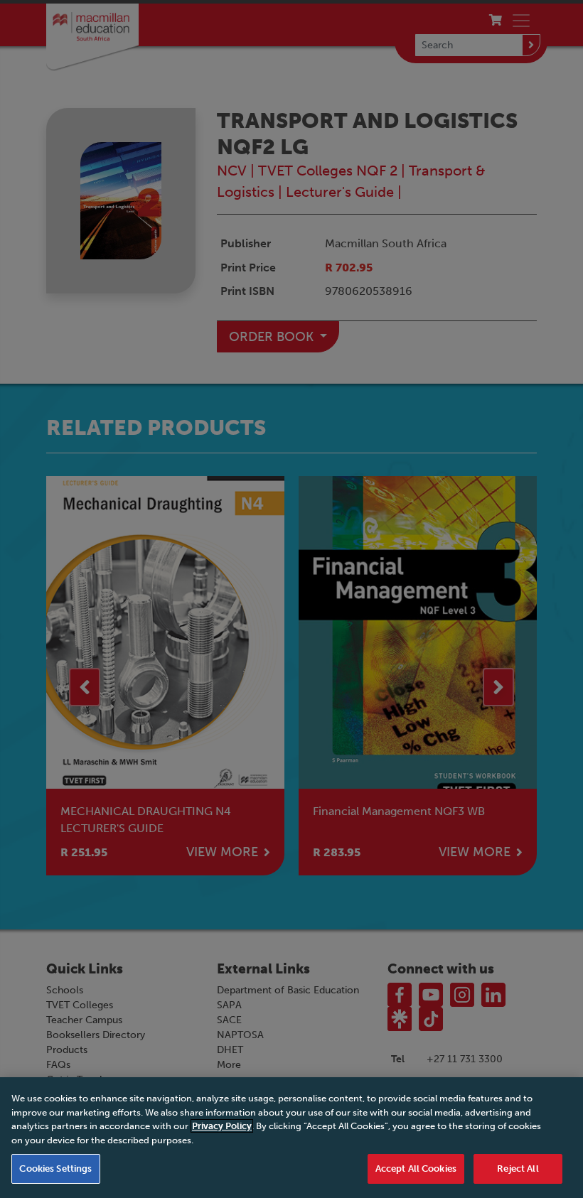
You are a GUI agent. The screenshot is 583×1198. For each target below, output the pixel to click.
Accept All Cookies (415, 1168)
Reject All (517, 1168)
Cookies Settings (55, 1168)
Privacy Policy (222, 1126)
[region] (291, 1137)
